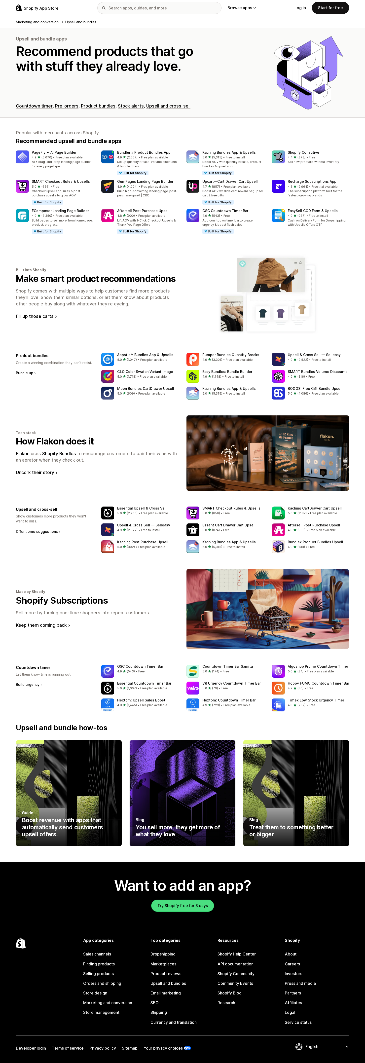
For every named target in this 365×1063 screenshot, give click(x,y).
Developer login (31, 1048)
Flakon (23, 453)
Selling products (98, 973)
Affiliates (293, 1002)
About (290, 954)
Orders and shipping (102, 983)
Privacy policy (103, 1048)
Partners (293, 992)
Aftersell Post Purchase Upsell (143, 211)
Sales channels (97, 954)
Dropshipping (163, 954)
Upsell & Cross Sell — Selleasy (314, 355)
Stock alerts (131, 106)
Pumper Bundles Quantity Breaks (230, 355)
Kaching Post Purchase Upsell (142, 542)
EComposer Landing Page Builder (60, 211)
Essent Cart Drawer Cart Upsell (229, 525)
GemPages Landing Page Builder (145, 181)
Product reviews (165, 973)
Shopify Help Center (237, 954)
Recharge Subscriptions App (312, 181)
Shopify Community (236, 973)
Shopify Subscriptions (62, 600)
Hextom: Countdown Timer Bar (229, 700)
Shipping (158, 1012)
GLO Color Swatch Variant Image (145, 371)
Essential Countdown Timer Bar (144, 683)
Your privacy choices (163, 1048)
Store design (95, 992)
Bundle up (24, 373)
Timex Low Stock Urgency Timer (316, 700)
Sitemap (130, 1048)
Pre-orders (66, 106)
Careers (292, 963)
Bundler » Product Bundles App (144, 152)
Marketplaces (163, 963)
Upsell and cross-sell (168, 106)
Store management (101, 1012)
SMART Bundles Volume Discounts (318, 371)
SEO (154, 1002)
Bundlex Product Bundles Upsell (315, 542)
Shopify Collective (303, 152)
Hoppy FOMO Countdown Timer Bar (318, 683)
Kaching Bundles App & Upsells (229, 152)
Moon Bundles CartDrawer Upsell (145, 388)
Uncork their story (35, 472)
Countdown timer (34, 106)
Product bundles (98, 106)
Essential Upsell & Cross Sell (142, 508)
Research (226, 1002)
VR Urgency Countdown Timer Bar (231, 683)
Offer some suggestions (37, 531)
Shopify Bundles (59, 453)
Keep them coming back (41, 625)
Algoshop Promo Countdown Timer (318, 666)
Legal (290, 1012)
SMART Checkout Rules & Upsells (61, 181)
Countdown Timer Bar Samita (227, 666)
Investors (293, 973)
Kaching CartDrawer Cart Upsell (315, 508)
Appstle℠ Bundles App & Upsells (145, 355)
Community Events (235, 983)
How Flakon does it (55, 441)
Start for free (330, 7)
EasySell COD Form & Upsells (313, 211)
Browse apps (239, 7)
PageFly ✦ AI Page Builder (54, 152)
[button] (54, 159)
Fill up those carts (35, 316)
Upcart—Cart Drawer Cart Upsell (230, 181)
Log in (300, 7)
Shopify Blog (230, 992)
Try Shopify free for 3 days (182, 905)
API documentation (236, 963)
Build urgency (27, 684)
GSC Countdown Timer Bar (225, 211)
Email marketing (165, 992)
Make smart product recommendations (96, 278)
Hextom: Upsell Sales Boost (141, 700)
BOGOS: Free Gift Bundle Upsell (315, 388)
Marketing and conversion (107, 1002)
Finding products (99, 963)
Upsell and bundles (168, 983)
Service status (298, 1022)
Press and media (300, 983)
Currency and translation (173, 1022)
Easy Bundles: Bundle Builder (227, 371)
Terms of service (68, 1048)
